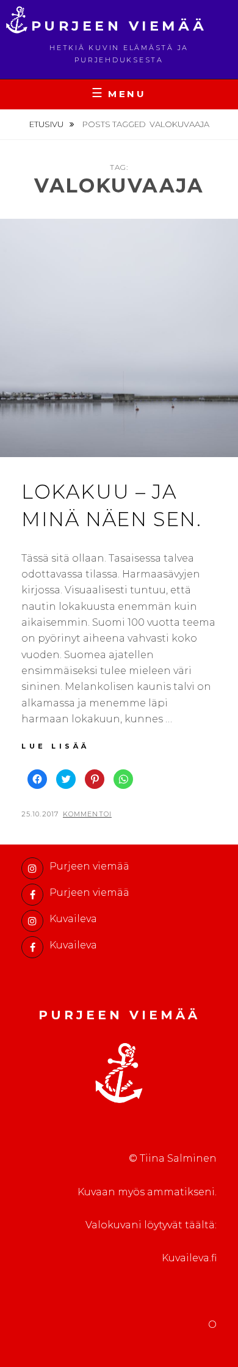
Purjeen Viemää (119, 26)
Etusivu (47, 124)
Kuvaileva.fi (189, 1258)
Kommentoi (87, 814)
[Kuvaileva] (32, 921)
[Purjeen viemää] (32, 868)
